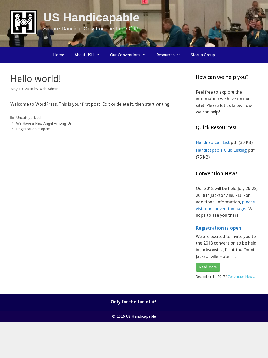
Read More (208, 267)
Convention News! (241, 277)
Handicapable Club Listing (222, 150)
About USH (84, 54)
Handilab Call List (213, 142)
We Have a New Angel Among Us (43, 123)
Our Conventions (125, 54)
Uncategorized (28, 118)
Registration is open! (33, 129)
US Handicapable (91, 17)
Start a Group (203, 54)
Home (58, 54)
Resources (166, 54)
